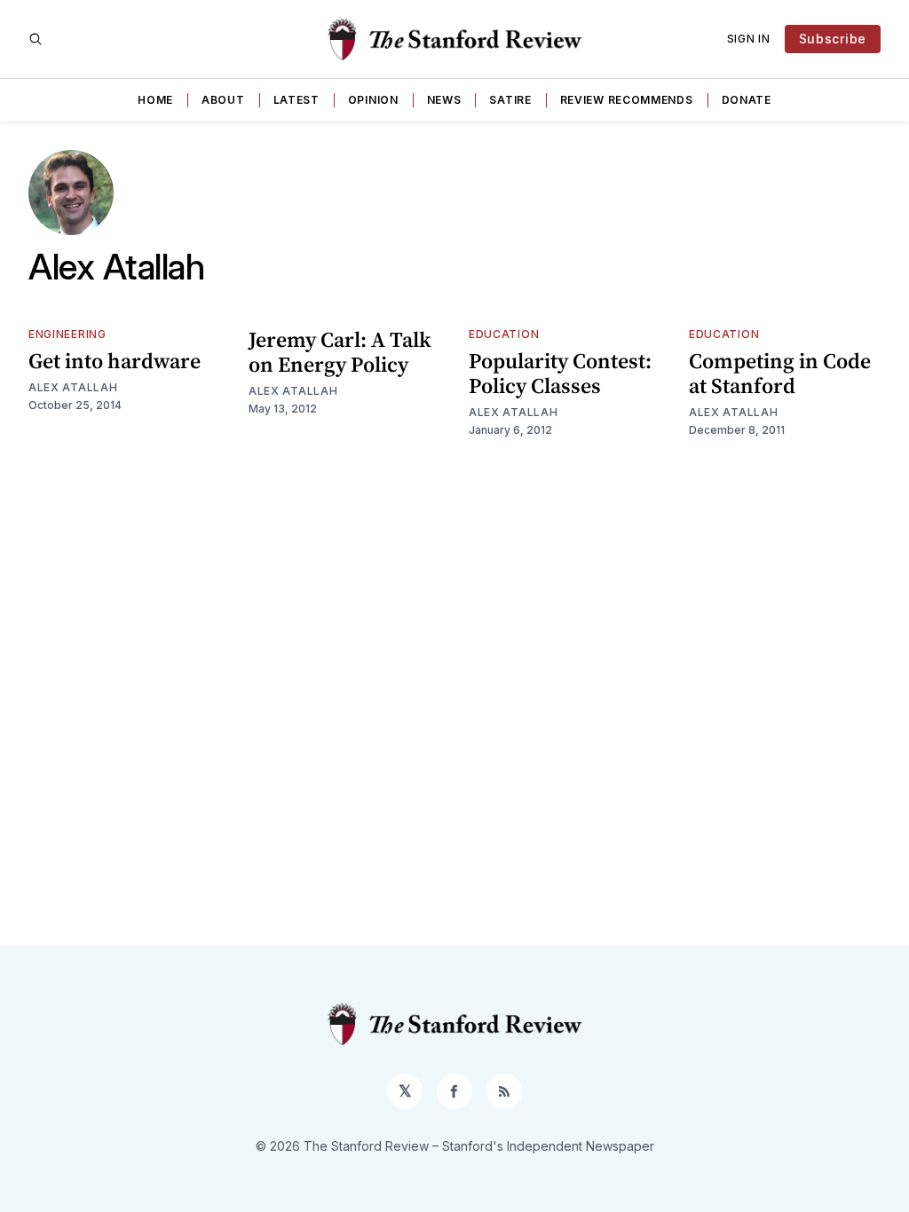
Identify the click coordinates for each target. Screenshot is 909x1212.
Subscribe (832, 38)
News (444, 99)
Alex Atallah (72, 387)
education (504, 334)
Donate (746, 99)
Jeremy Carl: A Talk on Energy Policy (340, 352)
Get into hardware (114, 360)
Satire (510, 99)
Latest (296, 99)
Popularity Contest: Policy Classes (560, 373)
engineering (67, 334)
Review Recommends (626, 99)
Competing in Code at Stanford (780, 373)
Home (155, 99)
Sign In (749, 38)
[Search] (35, 39)
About (223, 99)
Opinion (373, 99)
